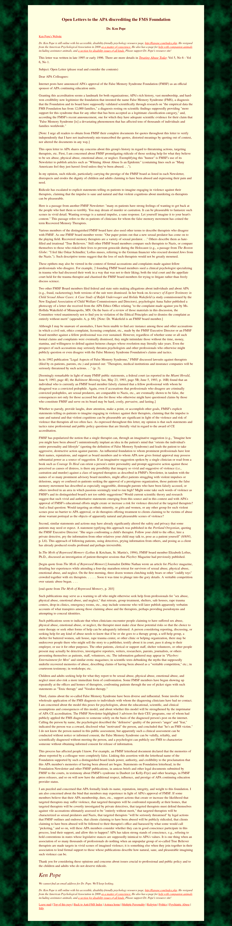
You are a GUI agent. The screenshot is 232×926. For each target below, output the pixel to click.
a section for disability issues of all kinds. (101, 50)
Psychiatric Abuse (179, 904)
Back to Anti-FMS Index (88, 904)
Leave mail (45, 904)
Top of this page (62, 904)
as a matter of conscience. (116, 47)
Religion (152, 904)
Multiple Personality (133, 904)
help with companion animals (175, 47)
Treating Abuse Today (153, 57)
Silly (41, 908)
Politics (163, 904)
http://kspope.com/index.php (161, 43)
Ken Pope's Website (50, 36)
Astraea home (112, 904)
